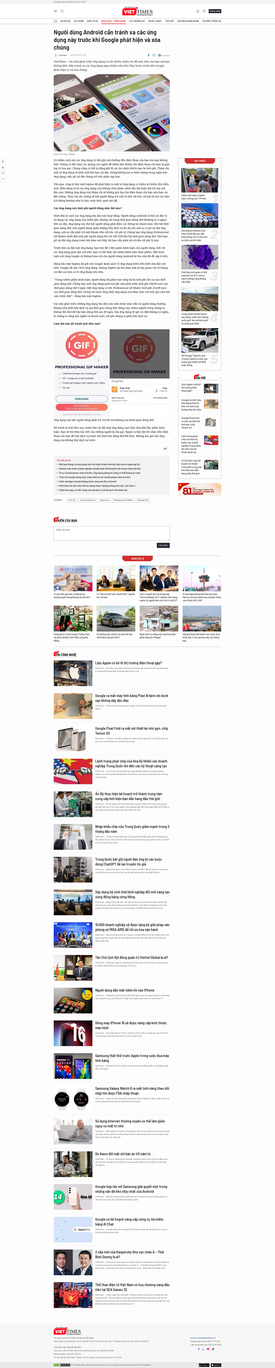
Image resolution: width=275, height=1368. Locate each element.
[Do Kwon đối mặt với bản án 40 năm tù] (73, 1164)
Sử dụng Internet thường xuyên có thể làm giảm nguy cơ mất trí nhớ (130, 1123)
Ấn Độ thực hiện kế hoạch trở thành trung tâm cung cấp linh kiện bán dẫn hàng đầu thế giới (191, 467)
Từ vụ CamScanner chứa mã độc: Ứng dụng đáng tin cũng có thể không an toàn (99, 473)
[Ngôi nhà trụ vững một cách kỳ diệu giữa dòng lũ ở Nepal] (159, 618)
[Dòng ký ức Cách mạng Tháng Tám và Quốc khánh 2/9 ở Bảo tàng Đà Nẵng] (73, 618)
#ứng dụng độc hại (88, 500)
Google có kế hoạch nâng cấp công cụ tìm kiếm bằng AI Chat (129, 1221)
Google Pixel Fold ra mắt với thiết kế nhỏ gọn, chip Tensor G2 (190, 423)
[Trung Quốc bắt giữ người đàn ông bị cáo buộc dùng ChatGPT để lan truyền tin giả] (73, 870)
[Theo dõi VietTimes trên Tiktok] (213, 1349)
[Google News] (164, 55)
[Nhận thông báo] (198, 11)
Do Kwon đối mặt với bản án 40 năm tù (123, 1153)
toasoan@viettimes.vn (206, 1338)
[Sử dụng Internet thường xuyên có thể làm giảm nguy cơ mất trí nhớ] (73, 1131)
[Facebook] (148, 55)
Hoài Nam (63, 55)
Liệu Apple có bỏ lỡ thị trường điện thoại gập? (191, 387)
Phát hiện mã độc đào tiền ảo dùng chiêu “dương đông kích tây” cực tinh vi (97, 485)
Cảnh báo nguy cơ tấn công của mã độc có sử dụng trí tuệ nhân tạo (93, 490)
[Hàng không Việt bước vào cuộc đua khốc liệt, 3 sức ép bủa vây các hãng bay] (202, 618)
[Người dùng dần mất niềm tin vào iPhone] (73, 1000)
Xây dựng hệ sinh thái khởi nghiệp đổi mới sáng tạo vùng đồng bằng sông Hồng (132, 894)
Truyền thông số (211, 21)
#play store (104, 500)
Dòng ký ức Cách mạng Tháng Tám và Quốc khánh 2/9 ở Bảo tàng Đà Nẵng (72, 637)
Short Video (155, 21)
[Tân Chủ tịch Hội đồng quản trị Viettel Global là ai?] (73, 968)
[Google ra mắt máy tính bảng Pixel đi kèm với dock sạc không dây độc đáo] (211, 404)
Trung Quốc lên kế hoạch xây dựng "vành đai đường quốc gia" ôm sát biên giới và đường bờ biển (194, 319)
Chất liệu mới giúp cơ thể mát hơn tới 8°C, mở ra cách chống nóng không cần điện (194, 277)
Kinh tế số (92, 21)
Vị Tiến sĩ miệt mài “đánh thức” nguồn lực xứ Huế (116, 596)
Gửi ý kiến (163, 545)
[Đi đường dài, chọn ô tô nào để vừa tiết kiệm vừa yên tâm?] (116, 618)
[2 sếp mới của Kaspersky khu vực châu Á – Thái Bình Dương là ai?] (73, 1262)
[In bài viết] (154, 55)
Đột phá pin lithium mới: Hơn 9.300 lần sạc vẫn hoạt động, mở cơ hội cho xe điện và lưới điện (194, 235)
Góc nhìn (79, 21)
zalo (203, 1349)
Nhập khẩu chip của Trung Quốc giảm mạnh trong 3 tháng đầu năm (132, 828)
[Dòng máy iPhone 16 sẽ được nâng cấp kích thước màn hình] (73, 1033)
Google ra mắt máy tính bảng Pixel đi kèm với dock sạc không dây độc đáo (191, 405)
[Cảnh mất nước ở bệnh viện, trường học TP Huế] (199, 180)
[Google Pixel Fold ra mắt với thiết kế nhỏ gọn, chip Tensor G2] (211, 422)
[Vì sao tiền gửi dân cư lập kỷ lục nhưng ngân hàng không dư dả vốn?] (73, 578)
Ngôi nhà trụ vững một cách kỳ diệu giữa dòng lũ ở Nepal (158, 636)
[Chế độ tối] (204, 11)
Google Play (216, 1365)
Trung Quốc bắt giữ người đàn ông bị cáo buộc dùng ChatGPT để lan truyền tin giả (128, 861)
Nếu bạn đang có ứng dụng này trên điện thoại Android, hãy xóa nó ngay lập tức (99, 464)
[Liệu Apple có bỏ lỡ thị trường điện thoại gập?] (211, 388)
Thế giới (169, 21)
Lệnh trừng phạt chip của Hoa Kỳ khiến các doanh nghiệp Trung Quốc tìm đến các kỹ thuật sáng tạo (191, 444)
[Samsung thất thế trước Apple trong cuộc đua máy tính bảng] (73, 1066)
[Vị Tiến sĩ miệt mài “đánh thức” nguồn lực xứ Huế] (116, 578)
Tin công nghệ (65, 655)
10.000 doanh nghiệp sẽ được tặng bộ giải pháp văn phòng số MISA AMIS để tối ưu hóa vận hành (132, 927)
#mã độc (72, 500)
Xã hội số (65, 21)
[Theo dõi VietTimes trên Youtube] (208, 1349)
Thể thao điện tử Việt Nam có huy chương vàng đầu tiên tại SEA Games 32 (132, 1287)
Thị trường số (137, 21)
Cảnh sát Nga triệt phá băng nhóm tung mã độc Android (87, 481)
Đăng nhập (215, 11)
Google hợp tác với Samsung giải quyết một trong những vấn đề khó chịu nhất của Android (131, 1188)
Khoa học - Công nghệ (113, 21)
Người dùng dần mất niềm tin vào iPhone (124, 990)
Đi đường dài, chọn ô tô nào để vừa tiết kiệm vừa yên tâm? (114, 636)
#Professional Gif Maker (123, 500)
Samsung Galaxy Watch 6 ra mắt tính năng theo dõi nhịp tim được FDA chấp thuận (132, 1090)
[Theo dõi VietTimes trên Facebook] (199, 1349)
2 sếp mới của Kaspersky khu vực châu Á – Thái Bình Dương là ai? (129, 1254)
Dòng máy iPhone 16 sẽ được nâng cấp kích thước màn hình (131, 1025)
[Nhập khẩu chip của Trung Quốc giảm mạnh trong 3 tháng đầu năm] (73, 837)
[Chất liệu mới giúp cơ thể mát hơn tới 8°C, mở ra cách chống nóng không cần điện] (199, 257)
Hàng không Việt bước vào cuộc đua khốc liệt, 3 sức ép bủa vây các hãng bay (201, 637)
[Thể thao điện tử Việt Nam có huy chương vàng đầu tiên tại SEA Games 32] (73, 1295)
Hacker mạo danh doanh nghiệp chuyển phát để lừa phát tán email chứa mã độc (100, 468)
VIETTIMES (137, 11)
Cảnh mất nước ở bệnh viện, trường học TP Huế (193, 197)
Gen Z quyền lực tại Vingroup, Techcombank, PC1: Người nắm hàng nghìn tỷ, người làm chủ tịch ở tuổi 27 (158, 597)
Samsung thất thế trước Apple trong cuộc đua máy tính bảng (132, 1058)
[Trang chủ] (55, 21)
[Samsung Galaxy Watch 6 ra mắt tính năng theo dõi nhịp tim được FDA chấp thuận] (73, 1099)
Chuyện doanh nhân (188, 21)
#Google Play (142, 500)
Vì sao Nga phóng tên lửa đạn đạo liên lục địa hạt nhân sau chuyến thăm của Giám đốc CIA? (202, 597)
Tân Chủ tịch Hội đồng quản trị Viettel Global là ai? (131, 957)
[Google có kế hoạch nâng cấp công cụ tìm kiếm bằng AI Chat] (73, 1230)
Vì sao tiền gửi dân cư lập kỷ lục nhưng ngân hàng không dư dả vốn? (72, 596)
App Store (204, 1365)
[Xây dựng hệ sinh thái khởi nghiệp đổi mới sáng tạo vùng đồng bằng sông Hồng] (73, 902)
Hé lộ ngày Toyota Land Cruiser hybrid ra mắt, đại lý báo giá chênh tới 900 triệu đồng (194, 360)
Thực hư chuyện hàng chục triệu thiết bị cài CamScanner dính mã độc (94, 477)
